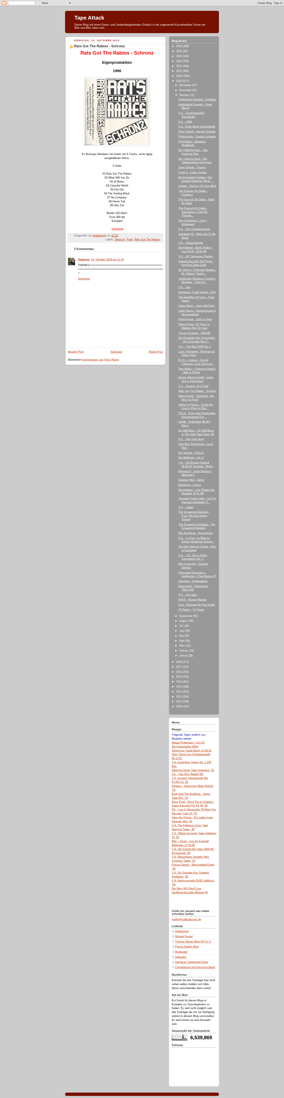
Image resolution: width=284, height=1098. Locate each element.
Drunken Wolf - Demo (191, 480)
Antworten (84, 278)
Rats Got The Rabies (147, 239)
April (182, 640)
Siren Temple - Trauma (192, 167)
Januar (183, 655)
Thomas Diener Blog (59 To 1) (193, 941)
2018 (179, 661)
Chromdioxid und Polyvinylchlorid (195, 967)
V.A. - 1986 (185, 121)
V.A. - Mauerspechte (190, 242)
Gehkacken (182, 931)
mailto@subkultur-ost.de (186, 919)
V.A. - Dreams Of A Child (193, 386)
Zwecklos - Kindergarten (192, 581)
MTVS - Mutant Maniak (192, 599)
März (182, 645)
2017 (179, 666)
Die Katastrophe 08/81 (185, 746)
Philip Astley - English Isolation (197, 136)
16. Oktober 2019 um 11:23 (107, 259)
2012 (179, 691)
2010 (179, 701)
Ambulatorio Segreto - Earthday (197, 99)
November (185, 90)
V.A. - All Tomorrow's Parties (195, 256)
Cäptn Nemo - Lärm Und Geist (196, 305)
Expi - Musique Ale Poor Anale (196, 604)
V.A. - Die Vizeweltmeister (194, 229)
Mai (181, 635)
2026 (179, 46)
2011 (179, 696)
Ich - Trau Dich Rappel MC (188, 774)
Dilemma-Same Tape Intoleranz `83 (193, 770)
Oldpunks (180, 957)
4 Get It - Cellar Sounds (192, 172)
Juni (182, 630)
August (184, 620)
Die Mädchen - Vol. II (191, 457)
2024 (179, 56)
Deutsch (120, 239)
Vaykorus (84, 259)
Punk (130, 239)
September (186, 616)
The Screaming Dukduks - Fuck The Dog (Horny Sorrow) (194, 516)
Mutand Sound (184, 936)
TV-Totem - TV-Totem (191, 609)
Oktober (184, 95)
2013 (179, 686)
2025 (179, 51)
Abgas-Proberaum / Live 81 (188, 742)
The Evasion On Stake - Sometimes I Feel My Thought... (192, 212)
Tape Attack (89, 18)
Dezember (185, 85)
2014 (179, 681)
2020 (179, 76)
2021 (179, 71)
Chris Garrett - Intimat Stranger (197, 131)
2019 (179, 81)
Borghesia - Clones (189, 485)
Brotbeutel (181, 951)
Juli (181, 625)
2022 (179, 66)
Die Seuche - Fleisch (191, 452)
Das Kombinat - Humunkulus (195, 533)
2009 (179, 706)
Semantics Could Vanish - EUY (197, 292)
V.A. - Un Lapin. (188, 594)
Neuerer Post (76, 351)
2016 (179, 671)
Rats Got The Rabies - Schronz (197, 391)
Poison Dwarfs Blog (187, 946)
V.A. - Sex (184, 287)
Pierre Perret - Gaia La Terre (195, 319)
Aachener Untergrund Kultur (191, 962)
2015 (179, 676)
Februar (184, 650)
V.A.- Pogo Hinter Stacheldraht (196, 126)
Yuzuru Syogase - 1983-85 (194, 333)
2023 (179, 61)
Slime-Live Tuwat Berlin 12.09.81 (191, 750)
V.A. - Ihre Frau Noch (191, 439)
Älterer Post (156, 351)
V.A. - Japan (185, 507)
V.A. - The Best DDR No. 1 (194, 346)
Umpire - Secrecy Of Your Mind (197, 186)
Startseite (116, 351)
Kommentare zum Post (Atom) (100, 359)
